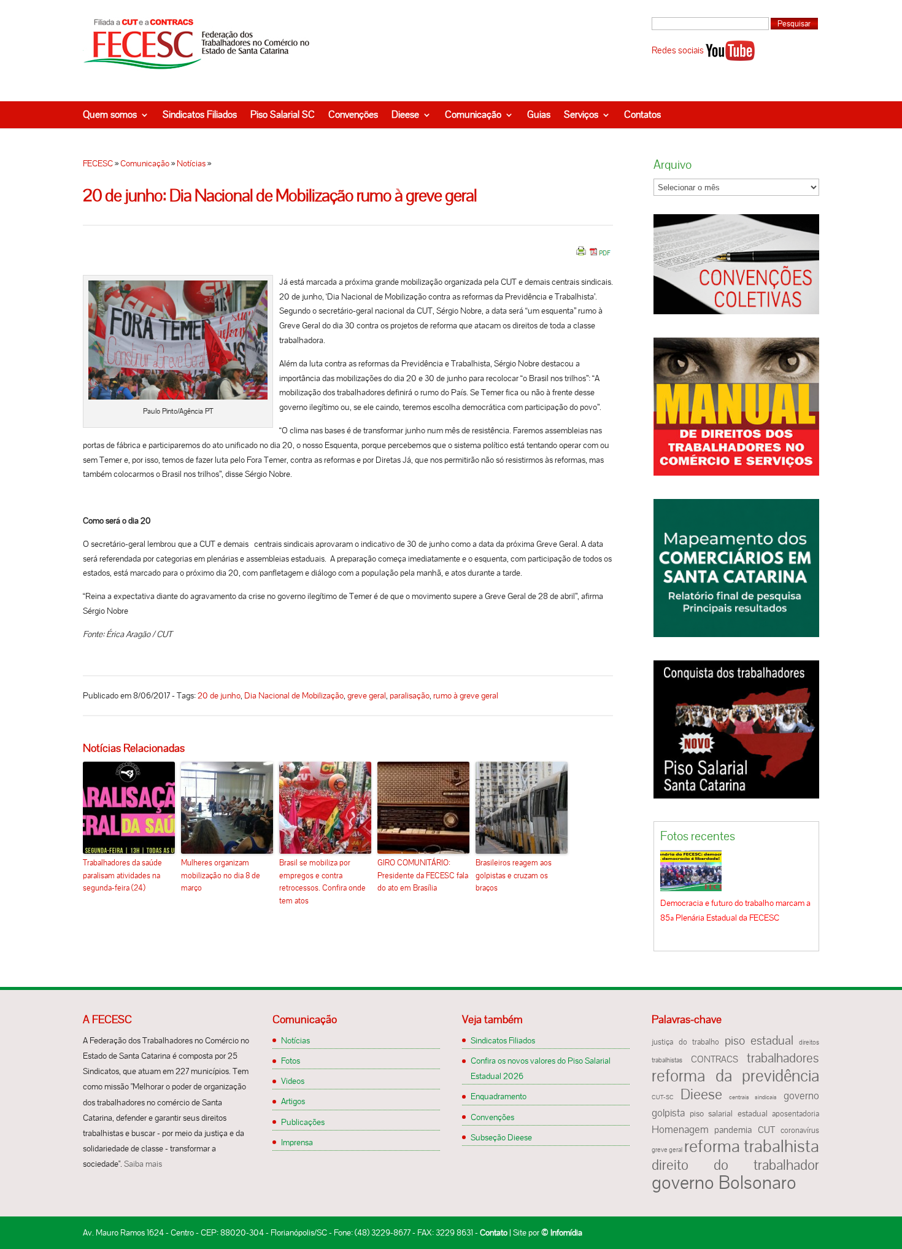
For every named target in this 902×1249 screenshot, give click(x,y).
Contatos (642, 114)
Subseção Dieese (501, 1137)
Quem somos (110, 114)
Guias (538, 114)
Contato (493, 1232)
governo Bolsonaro (724, 1182)
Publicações (303, 1121)
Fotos (290, 1060)
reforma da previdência (735, 1075)
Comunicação (473, 114)
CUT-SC (663, 1097)
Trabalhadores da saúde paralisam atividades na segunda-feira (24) (122, 875)
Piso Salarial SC (282, 114)
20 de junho (219, 695)
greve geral (366, 695)
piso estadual (759, 1040)
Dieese (405, 114)
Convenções (353, 114)
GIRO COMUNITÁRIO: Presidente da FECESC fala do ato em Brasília (422, 875)
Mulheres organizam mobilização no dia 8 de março (220, 875)
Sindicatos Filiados (200, 114)
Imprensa (297, 1142)
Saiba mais (143, 1163)
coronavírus (800, 1130)
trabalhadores (783, 1058)
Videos (292, 1080)
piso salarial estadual (729, 1113)
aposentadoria (795, 1114)
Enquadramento (498, 1096)
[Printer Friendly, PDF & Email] (593, 255)
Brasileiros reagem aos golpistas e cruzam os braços (514, 875)
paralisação (410, 695)
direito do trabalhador (735, 1165)
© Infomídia (561, 1232)
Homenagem (680, 1129)
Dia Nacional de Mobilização (294, 695)
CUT (766, 1130)
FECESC (98, 163)
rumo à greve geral (465, 695)
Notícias (191, 163)
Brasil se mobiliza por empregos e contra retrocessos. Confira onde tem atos (322, 881)
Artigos (293, 1101)
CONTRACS (714, 1059)
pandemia (733, 1130)
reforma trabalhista (751, 1146)
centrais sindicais (753, 1097)
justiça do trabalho (685, 1042)
